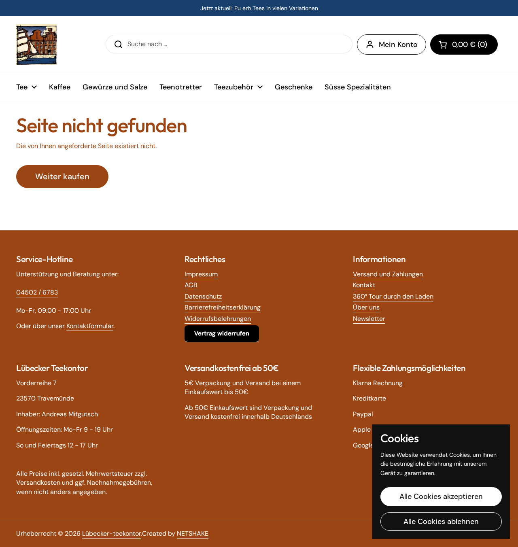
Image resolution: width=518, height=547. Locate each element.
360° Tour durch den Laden (393, 296)
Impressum (201, 274)
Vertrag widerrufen (221, 333)
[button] (464, 44)
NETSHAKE (192, 533)
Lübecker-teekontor (111, 533)
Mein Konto (398, 44)
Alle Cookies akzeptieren (441, 496)
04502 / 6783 (37, 292)
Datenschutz (203, 296)
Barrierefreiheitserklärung (223, 307)
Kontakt (364, 285)
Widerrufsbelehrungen (218, 318)
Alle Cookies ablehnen (441, 521)
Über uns (366, 307)
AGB (191, 285)
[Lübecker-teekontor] (36, 44)
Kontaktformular (89, 326)
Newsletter (369, 318)
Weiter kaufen (62, 176)
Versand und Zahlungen (388, 274)
